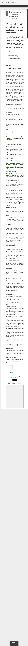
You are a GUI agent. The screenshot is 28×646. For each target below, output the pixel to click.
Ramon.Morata (14, 377)
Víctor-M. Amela (9, 63)
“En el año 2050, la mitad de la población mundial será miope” (15, 15)
